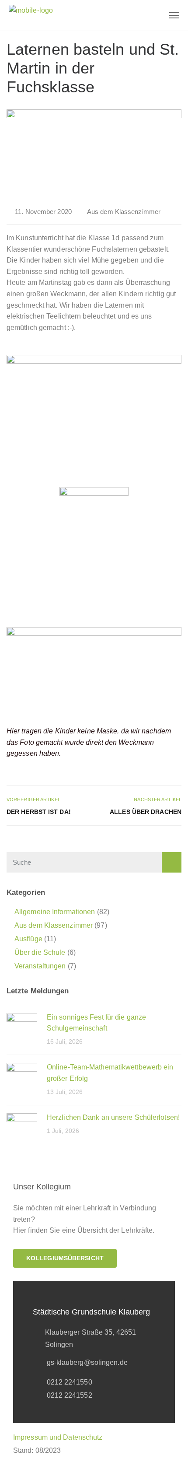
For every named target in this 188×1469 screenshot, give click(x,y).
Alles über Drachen (145, 811)
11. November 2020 (43, 211)
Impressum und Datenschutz (58, 1437)
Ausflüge (28, 939)
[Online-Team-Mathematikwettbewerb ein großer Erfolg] (22, 1078)
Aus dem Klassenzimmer (123, 211)
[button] (65, 1258)
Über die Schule (40, 952)
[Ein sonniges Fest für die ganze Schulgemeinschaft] (22, 1028)
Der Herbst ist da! (39, 811)
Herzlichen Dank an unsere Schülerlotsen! (113, 1117)
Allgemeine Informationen (54, 911)
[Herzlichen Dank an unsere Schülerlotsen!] (22, 1128)
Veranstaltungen (40, 966)
